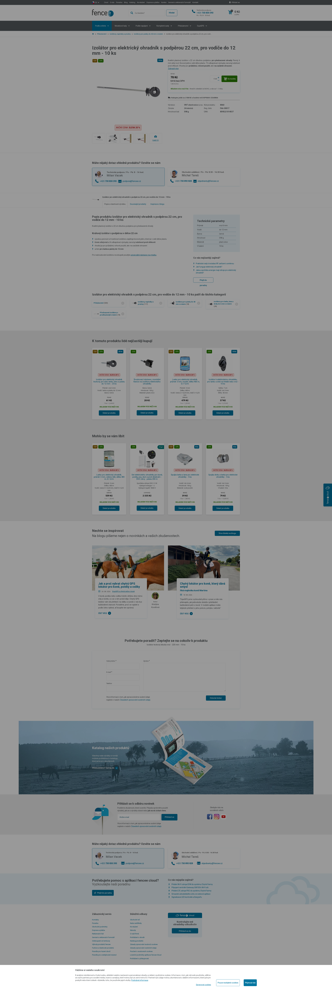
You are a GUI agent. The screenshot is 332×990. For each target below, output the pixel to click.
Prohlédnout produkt (166, 94)
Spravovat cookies (203, 985)
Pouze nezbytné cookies (228, 983)
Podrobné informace (139, 980)
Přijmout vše (250, 983)
